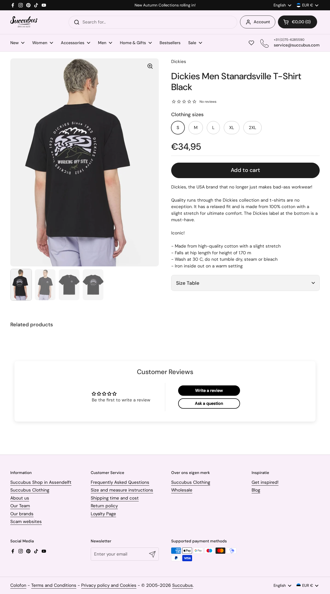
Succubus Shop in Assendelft (40, 482)
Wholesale (181, 490)
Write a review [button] (209, 390)
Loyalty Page (103, 514)
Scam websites (26, 521)
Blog (256, 490)
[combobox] (153, 22)
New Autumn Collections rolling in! (165, 5)
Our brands (22, 514)
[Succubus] (23, 22)
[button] (297, 21)
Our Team (20, 506)
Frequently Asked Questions (120, 482)
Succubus (182, 585)
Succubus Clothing (29, 490)
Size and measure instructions (122, 490)
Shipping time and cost (115, 498)
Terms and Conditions (53, 585)
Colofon (18, 585)
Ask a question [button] (209, 403)
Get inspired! (265, 482)
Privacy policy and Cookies (108, 585)
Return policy (104, 506)
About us (19, 498)
